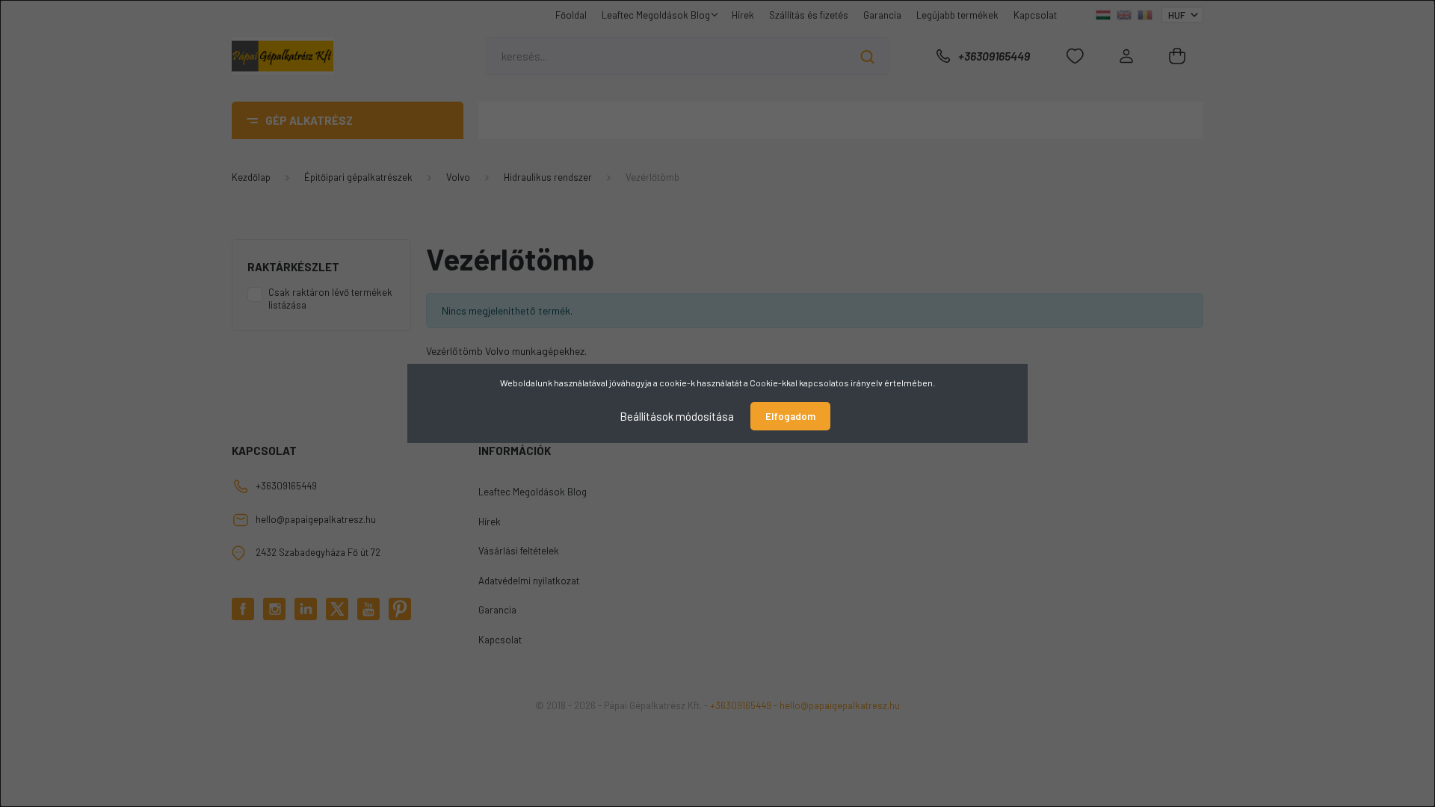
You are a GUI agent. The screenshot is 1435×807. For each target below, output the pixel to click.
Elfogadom (790, 416)
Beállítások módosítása (677, 416)
